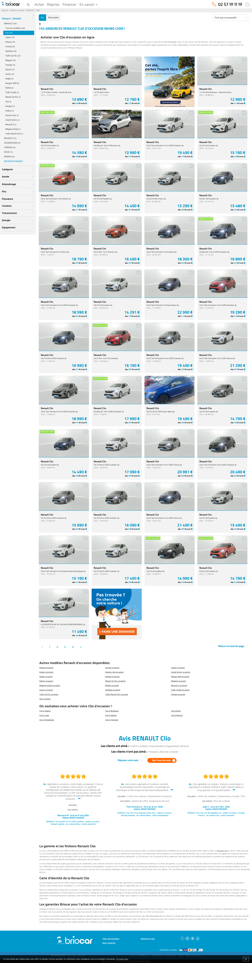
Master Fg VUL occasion (115, 681)
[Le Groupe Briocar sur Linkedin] (193, 938)
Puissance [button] (7, 199)
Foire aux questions (110, 939)
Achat (39, 4)
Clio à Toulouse (111, 720)
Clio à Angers (45, 711)
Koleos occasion (46, 681)
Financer (69, 4)
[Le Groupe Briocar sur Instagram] (187, 938)
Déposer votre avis (128, 760)
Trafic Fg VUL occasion (48, 694)
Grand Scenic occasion (180, 672)
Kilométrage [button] (9, 184)
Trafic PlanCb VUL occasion (116, 694)
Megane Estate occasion (49, 685)
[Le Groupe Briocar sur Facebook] (182, 938)
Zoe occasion (45, 699)
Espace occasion (46, 672)
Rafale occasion (112, 685)
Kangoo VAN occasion (180, 676)
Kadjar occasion (46, 676)
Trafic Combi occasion (180, 690)
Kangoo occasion (112, 676)
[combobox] (230, 17)
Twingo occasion (178, 694)
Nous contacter (109, 943)
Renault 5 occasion (179, 685)
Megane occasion (178, 681)
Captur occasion (178, 667)
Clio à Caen (44, 715)
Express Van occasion (114, 672)
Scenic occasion (46, 690)
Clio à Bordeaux (112, 711)
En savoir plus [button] (122, 959)
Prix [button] (4, 191)
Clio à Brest (176, 711)
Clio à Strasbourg (46, 720)
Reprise (53, 4)
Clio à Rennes (177, 715)
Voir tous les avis (161, 760)
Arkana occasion (46, 667)
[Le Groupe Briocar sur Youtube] (198, 938)
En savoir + (88, 4)
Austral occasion (112, 667)
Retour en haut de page (231, 646)
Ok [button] (246, 959)
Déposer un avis (148, 939)
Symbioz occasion (112, 690)
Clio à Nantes (111, 715)
